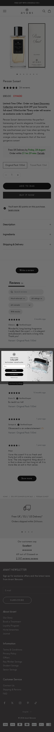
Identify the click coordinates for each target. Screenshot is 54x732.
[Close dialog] (51, 352)
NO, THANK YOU (14, 374)
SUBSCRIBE (14, 370)
